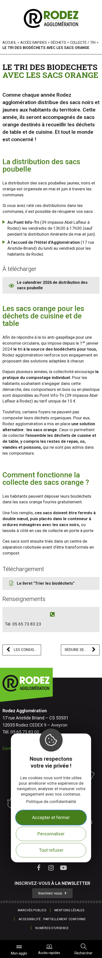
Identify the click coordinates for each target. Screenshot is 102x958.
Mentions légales (69, 910)
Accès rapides (49, 953)
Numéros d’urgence (52, 928)
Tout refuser (51, 850)
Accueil (9, 43)
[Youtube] (63, 867)
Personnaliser (51, 833)
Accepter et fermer (51, 817)
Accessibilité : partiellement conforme (52, 919)
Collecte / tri (83, 43)
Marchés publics (32, 910)
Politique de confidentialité (51, 801)
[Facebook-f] (38, 867)
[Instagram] (51, 867)
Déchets (58, 43)
